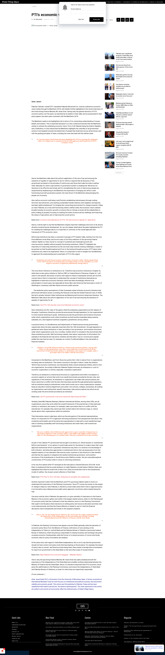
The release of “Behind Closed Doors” (134, 642)
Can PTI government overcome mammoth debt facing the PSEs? (63, 397)
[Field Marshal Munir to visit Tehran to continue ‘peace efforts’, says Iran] (109, 115)
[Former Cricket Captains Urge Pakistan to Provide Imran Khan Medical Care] (109, 165)
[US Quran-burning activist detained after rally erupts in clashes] (109, 125)
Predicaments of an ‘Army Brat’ (133, 635)
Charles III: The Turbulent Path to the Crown (136, 638)
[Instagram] (79, 610)
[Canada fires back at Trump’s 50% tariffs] (109, 134)
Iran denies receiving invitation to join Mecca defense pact (123, 86)
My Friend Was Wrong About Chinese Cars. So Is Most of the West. (102, 627)
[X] (123, 20)
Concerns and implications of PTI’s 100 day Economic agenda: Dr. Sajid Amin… (68, 220)
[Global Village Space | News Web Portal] (10, 2)
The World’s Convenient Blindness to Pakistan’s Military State (101, 644)
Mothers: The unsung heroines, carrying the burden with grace (140, 626)
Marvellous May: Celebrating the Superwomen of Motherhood (138, 631)
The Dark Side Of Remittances (93, 641)
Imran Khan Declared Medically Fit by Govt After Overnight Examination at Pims (62, 644)
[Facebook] (118, 20)
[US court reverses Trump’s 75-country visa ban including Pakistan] (109, 155)
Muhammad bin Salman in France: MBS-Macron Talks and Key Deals (124, 105)
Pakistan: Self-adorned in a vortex (133, 623)
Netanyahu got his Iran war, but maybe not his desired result (124, 76)
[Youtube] (89, 610)
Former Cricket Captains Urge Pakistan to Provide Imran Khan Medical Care (124, 164)
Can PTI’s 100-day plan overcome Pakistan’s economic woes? (62, 305)
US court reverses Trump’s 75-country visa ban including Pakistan (124, 154)
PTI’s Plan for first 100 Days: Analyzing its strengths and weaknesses (65, 477)
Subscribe (96, 19)
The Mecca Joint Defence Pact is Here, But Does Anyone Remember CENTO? (100, 623)
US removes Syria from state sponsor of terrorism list (124, 67)
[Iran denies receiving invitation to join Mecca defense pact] (109, 86)
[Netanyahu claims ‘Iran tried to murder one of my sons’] (109, 96)
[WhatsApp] (127, 20)
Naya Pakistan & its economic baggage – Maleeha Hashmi (61, 555)
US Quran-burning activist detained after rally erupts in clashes (124, 124)
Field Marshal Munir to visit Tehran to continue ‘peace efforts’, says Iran (124, 114)
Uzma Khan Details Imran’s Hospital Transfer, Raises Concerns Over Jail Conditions (61, 640)
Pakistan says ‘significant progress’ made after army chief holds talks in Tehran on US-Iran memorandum (62, 623)
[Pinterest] (82, 610)
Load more (119, 172)
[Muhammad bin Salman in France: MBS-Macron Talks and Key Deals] (109, 105)
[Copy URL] (131, 20)
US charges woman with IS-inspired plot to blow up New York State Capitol (61, 635)
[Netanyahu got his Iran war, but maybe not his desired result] (109, 77)
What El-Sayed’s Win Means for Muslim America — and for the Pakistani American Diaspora (101, 632)
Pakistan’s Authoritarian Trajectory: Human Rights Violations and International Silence (99, 636)
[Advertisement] (67, 162)
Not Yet (81, 19)
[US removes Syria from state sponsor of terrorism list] (109, 67)
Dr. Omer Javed (38, 19)
